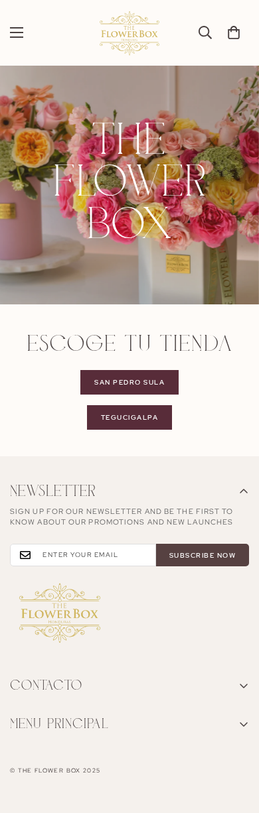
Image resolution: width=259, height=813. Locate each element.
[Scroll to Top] (235, 742)
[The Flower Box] (129, 33)
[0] (233, 32)
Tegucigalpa (130, 417)
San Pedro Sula (129, 382)
